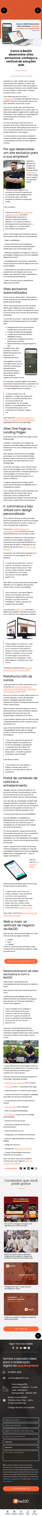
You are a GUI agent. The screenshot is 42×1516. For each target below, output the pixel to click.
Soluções (14, 1514)
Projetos (21, 1514)
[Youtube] (25, 1348)
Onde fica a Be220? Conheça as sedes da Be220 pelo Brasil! (20, 1318)
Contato (34, 1514)
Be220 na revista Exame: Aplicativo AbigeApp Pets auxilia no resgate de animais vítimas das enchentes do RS (18, 1256)
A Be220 (7, 1514)
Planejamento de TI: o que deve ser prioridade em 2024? (17, 1288)
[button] (20, 1168)
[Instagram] (17, 1348)
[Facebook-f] (13, 1348)
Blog (27, 1514)
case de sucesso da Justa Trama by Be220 (17, 669)
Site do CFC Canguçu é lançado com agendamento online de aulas (18, 1225)
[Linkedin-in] (21, 1348)
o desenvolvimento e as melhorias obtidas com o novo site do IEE (19, 419)
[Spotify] (29, 1348)
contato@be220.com (15, 1479)
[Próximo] (31, 10)
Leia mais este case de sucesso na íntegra (20, 914)
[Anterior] (11, 10)
